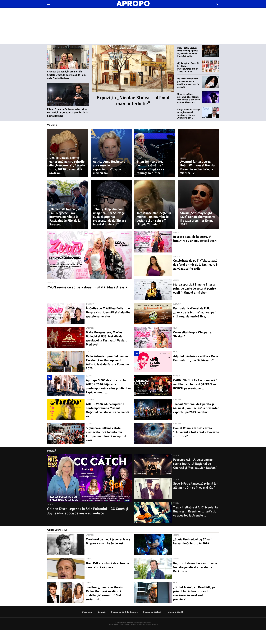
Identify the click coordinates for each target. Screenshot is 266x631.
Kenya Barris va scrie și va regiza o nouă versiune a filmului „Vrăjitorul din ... (188, 113)
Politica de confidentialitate (124, 612)
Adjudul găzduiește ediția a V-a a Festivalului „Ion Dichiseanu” (195, 358)
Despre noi (87, 612)
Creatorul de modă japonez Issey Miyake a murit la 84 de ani (108, 541)
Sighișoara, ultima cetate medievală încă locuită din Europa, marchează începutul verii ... (106, 434)
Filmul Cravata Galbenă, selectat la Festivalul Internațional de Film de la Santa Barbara (67, 113)
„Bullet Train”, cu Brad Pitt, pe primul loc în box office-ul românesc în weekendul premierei (194, 593)
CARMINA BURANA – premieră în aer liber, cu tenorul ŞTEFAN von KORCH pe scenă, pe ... (195, 384)
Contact (102, 612)
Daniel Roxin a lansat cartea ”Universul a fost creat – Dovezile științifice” (196, 432)
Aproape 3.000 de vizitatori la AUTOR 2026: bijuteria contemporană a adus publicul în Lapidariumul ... (108, 386)
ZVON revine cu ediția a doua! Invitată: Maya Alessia (87, 287)
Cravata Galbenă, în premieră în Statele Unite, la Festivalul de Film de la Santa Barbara (66, 75)
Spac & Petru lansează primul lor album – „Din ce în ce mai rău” (195, 486)
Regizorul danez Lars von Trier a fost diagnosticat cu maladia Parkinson (195, 567)
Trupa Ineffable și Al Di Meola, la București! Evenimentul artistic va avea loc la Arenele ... (195, 511)
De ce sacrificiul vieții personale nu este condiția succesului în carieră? (188, 82)
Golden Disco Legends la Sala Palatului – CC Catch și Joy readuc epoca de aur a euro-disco (87, 511)
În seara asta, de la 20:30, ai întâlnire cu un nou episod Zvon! (195, 239)
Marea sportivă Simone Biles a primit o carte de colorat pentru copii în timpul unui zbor (194, 288)
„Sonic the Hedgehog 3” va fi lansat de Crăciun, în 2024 (192, 541)
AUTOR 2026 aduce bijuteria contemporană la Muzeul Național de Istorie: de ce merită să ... (108, 410)
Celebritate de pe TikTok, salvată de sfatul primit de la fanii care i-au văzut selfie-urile (195, 265)
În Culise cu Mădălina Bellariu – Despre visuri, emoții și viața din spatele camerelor (108, 312)
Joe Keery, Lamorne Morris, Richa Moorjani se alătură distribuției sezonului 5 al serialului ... (105, 593)
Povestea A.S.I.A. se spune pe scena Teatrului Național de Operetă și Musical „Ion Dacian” (195, 464)
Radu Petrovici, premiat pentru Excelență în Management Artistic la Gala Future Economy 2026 (108, 362)
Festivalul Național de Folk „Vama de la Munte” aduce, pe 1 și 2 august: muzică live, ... (195, 312)
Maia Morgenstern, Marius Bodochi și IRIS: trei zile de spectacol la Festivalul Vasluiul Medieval (107, 338)
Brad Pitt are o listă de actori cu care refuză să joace (107, 565)
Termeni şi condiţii (175, 612)
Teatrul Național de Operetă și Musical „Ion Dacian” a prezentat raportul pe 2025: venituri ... (196, 408)
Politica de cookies (152, 612)
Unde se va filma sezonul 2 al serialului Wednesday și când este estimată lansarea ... (188, 98)
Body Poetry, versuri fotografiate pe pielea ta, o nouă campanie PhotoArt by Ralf (187, 52)
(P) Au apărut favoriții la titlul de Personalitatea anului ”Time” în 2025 (188, 67)
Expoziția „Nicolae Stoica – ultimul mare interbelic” (133, 101)
